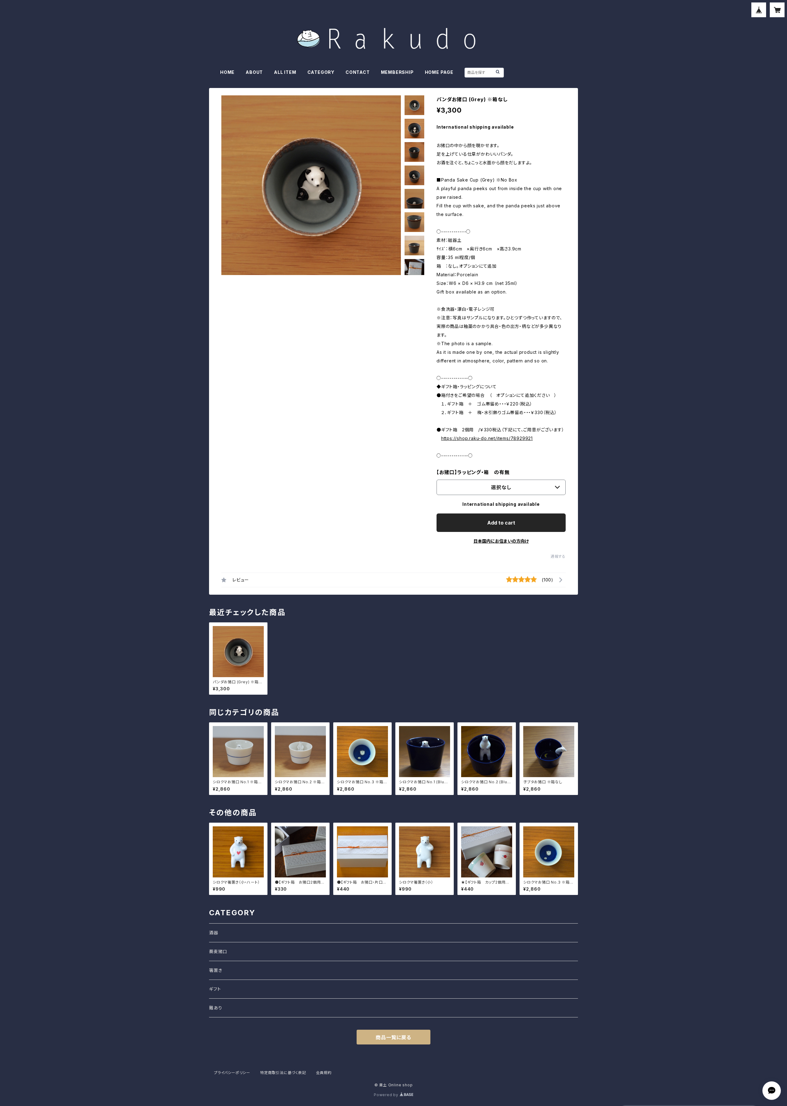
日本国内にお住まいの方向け (501, 541)
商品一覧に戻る (393, 1037)
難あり (215, 1007)
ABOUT (254, 72)
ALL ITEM (285, 72)
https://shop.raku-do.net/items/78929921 (487, 438)
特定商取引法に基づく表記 (283, 1072)
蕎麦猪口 (218, 951)
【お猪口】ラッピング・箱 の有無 (473, 472)
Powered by (387, 1094)
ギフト (215, 989)
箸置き (215, 970)
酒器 (213, 932)
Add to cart (501, 523)
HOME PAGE (439, 72)
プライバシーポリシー (232, 1072)
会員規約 (324, 1072)
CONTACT (358, 72)
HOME (227, 72)
